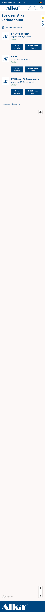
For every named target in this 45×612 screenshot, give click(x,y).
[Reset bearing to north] (40, 596)
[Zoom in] (40, 588)
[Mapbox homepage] (7, 596)
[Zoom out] (40, 592)
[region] (22, 354)
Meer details (17, 46)
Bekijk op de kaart (33, 46)
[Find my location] (40, 112)
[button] (42, 2)
